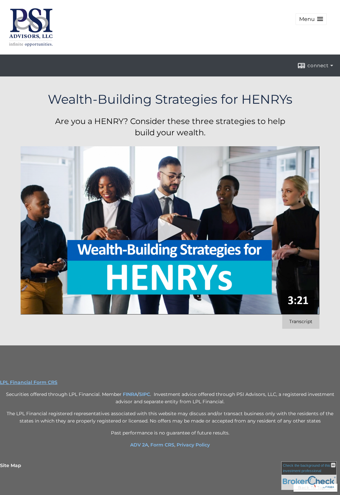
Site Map (10, 465)
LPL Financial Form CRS (28, 382)
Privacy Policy (193, 445)
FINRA (130, 394)
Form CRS (162, 445)
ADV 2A (139, 445)
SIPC (144, 394)
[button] (311, 19)
